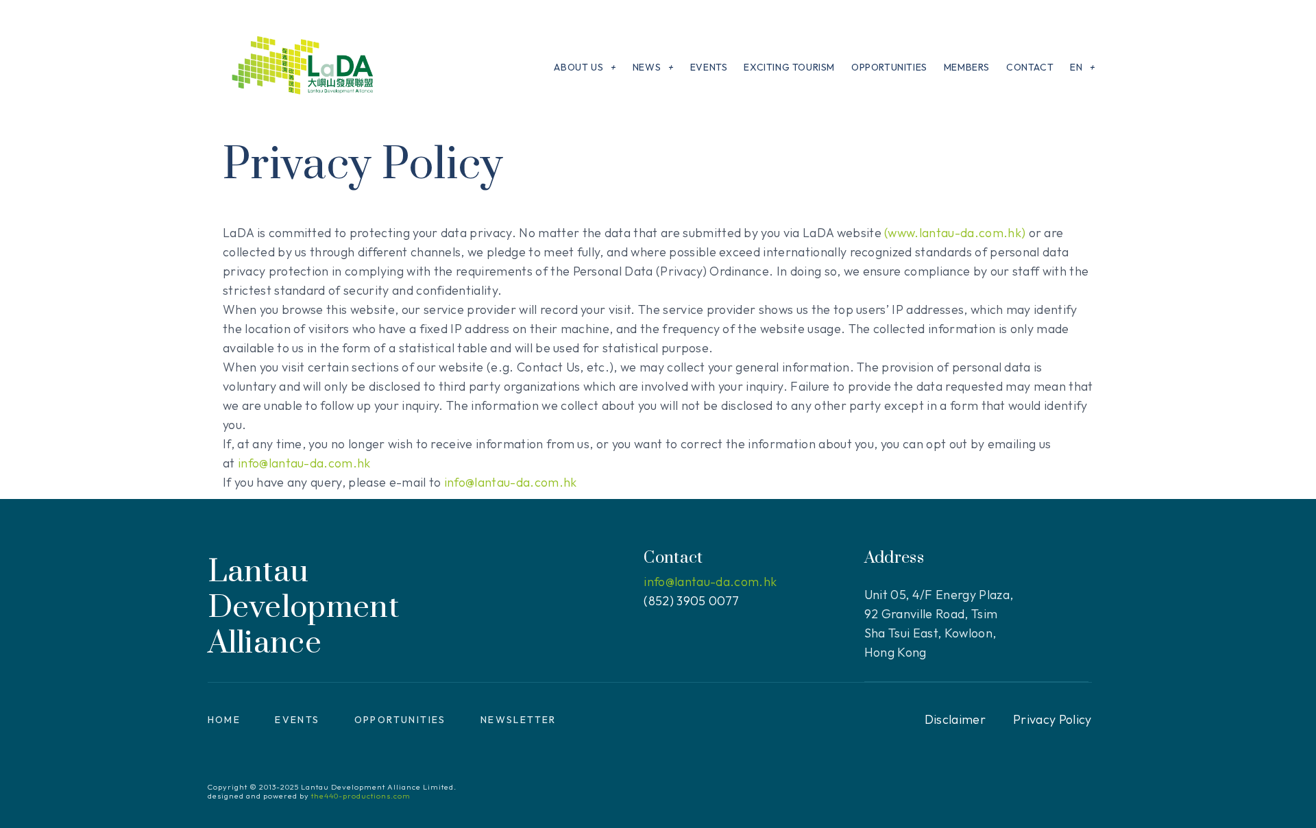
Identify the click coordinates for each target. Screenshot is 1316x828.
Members (967, 67)
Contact (1029, 67)
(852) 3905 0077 (691, 601)
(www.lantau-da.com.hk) (954, 233)
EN (1076, 67)
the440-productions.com (361, 796)
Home (224, 720)
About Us (578, 67)
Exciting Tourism (789, 67)
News (647, 67)
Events (709, 67)
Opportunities (889, 67)
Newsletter (518, 720)
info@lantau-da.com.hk (304, 463)
